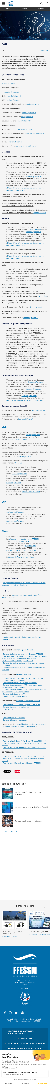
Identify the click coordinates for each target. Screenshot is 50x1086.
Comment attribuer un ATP (14, 694)
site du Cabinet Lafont (31, 492)
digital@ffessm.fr (15, 142)
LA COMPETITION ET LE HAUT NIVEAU (26, 1044)
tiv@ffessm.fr (30, 546)
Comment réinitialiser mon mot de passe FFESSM (23, 654)
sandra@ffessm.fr (29, 113)
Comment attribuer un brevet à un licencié (20, 683)
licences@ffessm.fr (9, 83)
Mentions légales (11, 1019)
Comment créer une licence (14, 680)
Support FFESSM (39, 213)
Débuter (8, 9)
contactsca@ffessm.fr (15, 512)
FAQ (9, 1021)
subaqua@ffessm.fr (25, 129)
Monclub (18, 463)
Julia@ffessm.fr (33, 104)
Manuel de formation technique (21, 557)
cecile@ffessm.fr (13, 100)
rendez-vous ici (38, 410)
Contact (16, 1021)
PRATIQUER (27, 1038)
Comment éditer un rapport (14, 718)
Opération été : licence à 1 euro (15, 696)
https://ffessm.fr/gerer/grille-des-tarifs (21, 550)
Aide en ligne (26, 1021)
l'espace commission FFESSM (28, 701)
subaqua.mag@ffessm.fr (35, 133)
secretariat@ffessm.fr (10, 92)
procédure (43, 296)
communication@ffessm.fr (26, 146)
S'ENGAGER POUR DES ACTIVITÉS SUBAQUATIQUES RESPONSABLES (24, 1049)
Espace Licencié (34, 229)
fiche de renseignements (17, 439)
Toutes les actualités (11, 831)
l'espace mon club (23, 674)
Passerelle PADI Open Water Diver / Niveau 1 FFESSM (24, 741)
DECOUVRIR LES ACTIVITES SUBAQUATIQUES (21, 1032)
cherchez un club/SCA (20, 541)
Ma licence (41, 9)
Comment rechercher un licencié (16, 707)
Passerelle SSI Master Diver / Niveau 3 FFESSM (22, 763)
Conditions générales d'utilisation (31, 1019)
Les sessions (8, 709)
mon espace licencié (24, 650)
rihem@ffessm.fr (24, 121)
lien (7, 400)
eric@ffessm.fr (27, 117)
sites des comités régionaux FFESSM (24, 539)
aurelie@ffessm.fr (15, 96)
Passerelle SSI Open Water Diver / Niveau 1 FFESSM (24, 756)
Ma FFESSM (37, 1021)
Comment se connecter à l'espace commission (21, 705)
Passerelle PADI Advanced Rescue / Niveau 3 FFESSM (24, 748)
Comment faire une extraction (15, 720)
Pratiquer (24, 9)
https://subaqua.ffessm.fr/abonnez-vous (26, 400)
